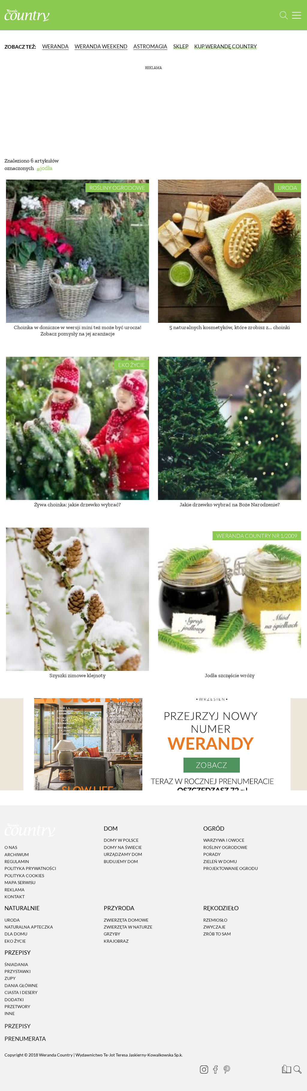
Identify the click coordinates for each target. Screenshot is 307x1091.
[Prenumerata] (286, 1068)
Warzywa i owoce (223, 840)
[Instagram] (204, 1069)
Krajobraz (116, 941)
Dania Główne (21, 985)
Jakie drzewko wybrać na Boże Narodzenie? (230, 504)
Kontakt (14, 896)
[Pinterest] (227, 1069)
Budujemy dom (121, 861)
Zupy (10, 978)
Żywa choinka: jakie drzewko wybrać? (77, 504)
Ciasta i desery (20, 992)
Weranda (55, 46)
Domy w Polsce (121, 840)
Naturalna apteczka (28, 926)
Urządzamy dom (123, 854)
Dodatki (14, 999)
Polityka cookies (24, 875)
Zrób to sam (217, 934)
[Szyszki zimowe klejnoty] (77, 599)
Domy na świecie (123, 847)
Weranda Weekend (101, 46)
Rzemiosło (215, 920)
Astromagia (150, 46)
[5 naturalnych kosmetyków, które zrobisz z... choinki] (229, 251)
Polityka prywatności (30, 868)
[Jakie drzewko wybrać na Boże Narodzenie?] (229, 428)
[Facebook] (215, 1069)
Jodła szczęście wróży (230, 675)
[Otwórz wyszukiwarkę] (284, 15)
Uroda (287, 187)
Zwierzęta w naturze (128, 926)
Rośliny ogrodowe (117, 187)
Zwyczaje (214, 926)
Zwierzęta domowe (126, 920)
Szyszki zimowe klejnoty (77, 675)
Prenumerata (25, 1038)
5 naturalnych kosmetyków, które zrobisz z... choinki (229, 327)
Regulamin (16, 861)
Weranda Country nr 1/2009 (256, 535)
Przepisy (17, 1026)
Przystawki (17, 971)
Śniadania (16, 964)
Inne (9, 1013)
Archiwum (16, 854)
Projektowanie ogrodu (230, 868)
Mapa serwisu (19, 882)
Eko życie (131, 365)
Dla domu (15, 934)
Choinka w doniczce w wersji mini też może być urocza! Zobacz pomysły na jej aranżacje (77, 330)
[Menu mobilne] (297, 15)
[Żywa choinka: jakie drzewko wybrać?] (77, 428)
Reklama (14, 889)
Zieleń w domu (220, 861)
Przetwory (17, 1006)
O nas (10, 847)
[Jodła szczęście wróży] (229, 599)
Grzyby (112, 934)
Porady (212, 854)
